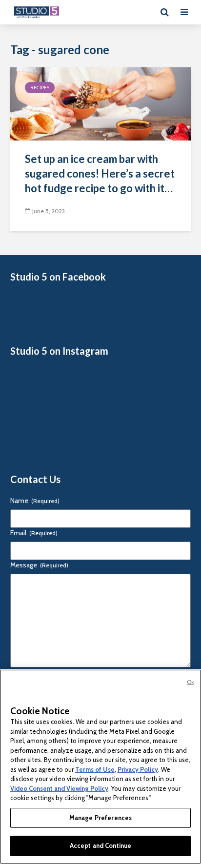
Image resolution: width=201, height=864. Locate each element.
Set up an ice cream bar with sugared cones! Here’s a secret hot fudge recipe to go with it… (100, 173)
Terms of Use (95, 769)
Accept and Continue (100, 845)
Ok (190, 682)
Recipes (39, 87)
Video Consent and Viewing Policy (59, 788)
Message (39, 565)
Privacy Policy (138, 769)
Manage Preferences (100, 818)
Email (34, 532)
